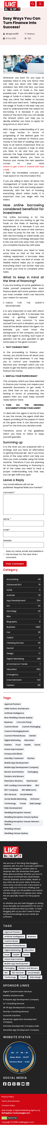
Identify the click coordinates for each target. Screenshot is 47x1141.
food (18, 744)
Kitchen (30, 758)
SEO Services (10, 794)
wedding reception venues (17, 812)
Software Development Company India (21, 1026)
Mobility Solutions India (13, 995)
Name (7, 519)
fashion (8, 744)
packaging (33, 772)
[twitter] (9, 1084)
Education (29, 740)
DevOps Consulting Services (16, 1011)
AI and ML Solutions (11, 1015)
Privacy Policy (8, 1096)
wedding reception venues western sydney (22, 823)
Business (8, 722)
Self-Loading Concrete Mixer (17, 785)
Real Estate (32, 781)
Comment (9, 492)
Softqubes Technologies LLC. (16, 1113)
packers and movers (14, 776)
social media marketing (15, 799)
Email (6, 529)
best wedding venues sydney (18, 717)
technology (10, 803)
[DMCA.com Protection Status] (9, 1118)
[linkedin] (27, 1084)
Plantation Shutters (13, 781)
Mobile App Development (16, 763)
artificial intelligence (14, 713)
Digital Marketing (12, 740)
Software (34, 799)
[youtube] (23, 1084)
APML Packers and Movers (16, 708)
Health (27, 744)
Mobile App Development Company (21, 767)
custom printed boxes (14, 735)
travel (23, 803)
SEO (37, 785)
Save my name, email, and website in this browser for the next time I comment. (24, 554)
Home (37, 744)
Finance (31, 34)
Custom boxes (11, 726)
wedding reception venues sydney (21, 817)
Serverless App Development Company (21, 1030)
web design (35, 803)
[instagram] (18, 1084)
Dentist (32, 735)
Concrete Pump (24, 722)
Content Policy (8, 1105)
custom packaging (31, 726)
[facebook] (4, 1084)
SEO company (11, 790)
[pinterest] (14, 1084)
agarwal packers (12, 704)
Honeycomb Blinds (13, 753)
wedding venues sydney (16, 833)
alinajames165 (12, 34)
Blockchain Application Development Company (20, 1020)
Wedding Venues (12, 828)
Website (7, 540)
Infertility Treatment (14, 758)
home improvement (14, 749)
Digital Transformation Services (17, 991)
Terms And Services (11, 1101)
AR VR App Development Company (19, 1007)
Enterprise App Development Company (21, 999)
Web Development (13, 808)
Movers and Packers (14, 772)
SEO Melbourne (29, 790)
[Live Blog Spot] (12, 6)
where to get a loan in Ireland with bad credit (23, 168)
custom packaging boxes (16, 731)
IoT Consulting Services (13, 1003)
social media (26, 794)
